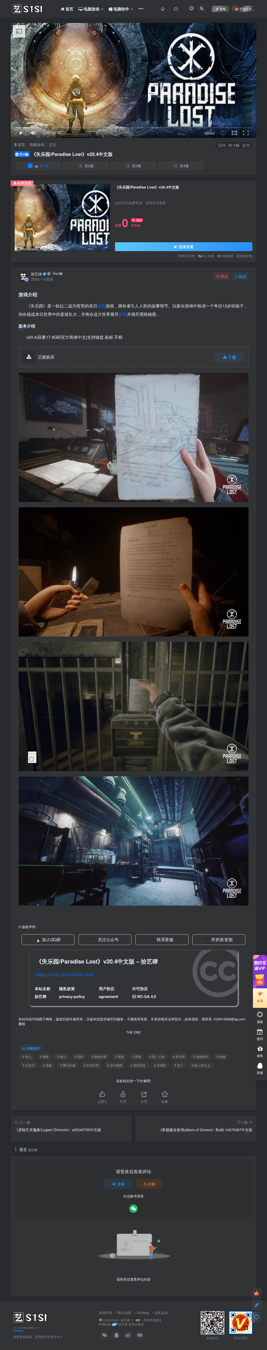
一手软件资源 (150, 1320)
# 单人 (27, 1056)
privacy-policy (72, 996)
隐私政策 (161, 1312)
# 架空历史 (138, 1065)
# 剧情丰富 (99, 1056)
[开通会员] (256, 1293)
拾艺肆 (36, 273)
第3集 (134, 165)
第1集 (39, 165)
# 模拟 (78, 1056)
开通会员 (245, 9)
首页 (21, 144)
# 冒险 (44, 1056)
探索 (123, 314)
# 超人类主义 (201, 1065)
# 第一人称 (157, 1056)
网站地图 (124, 1312)
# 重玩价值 (67, 1065)
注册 (151, 1183)
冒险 (101, 306)
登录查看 (185, 246)
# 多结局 (179, 1056)
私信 (242, 276)
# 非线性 (160, 1065)
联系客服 (165, 939)
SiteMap (143, 1312)
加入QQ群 (51, 939)
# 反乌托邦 (91, 1065)
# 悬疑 (47, 1065)
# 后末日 (29, 1065)
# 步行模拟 (114, 1065)
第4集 (182, 165)
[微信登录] (133, 1208)
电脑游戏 (37, 144)
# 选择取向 (200, 1056)
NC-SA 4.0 (146, 996)
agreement (108, 996)
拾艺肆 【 (127, 1320)
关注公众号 (108, 939)
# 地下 (178, 1065)
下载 (232, 357)
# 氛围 (119, 1056)
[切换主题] (256, 1317)
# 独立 (61, 1056)
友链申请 (105, 1312)
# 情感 (221, 1056)
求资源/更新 (222, 939)
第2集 (87, 165)
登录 (121, 1183)
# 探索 (136, 1056)
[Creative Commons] (134, 996)
